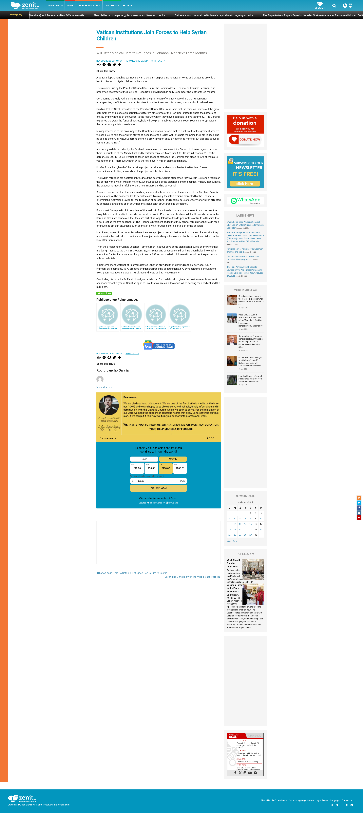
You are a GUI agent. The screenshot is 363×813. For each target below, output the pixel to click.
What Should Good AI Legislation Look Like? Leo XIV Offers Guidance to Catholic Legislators (245, 225)
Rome (70, 5)
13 (240, 524)
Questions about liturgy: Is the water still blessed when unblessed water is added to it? (251, 300)
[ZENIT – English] (28, 5)
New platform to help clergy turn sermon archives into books (59, 15)
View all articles (105, 387)
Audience (282, 800)
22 (250, 529)
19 (235, 529)
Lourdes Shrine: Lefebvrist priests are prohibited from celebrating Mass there (250, 379)
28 (245, 535)
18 (229, 529)
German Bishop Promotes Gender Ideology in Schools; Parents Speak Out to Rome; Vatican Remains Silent (251, 341)
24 (261, 529)
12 (235, 524)
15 (250, 524)
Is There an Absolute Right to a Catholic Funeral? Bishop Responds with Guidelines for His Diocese (250, 361)
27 (240, 535)
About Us (265, 800)
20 (240, 529)
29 (250, 535)
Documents (112, 5)
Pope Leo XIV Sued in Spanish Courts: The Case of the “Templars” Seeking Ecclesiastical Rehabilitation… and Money (250, 320)
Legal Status (322, 800)
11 (229, 524)
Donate (127, 5)
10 (261, 519)
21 (245, 529)
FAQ (274, 800)
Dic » (235, 541)
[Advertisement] (158, 545)
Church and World (89, 5)
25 (229, 535)
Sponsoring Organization (301, 800)
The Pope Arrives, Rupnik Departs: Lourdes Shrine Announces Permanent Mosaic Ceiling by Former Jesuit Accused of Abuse (265, 15)
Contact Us (347, 800)
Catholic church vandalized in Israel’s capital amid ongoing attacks (144, 15)
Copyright (335, 800)
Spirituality (158, 61)
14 (245, 524)
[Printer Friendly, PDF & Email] (104, 293)
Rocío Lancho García (137, 61)
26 (235, 535)
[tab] (236, 735)
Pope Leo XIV (55, 5)
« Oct (229, 541)
